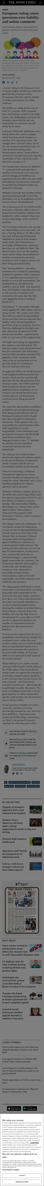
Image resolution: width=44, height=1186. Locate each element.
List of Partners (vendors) (10, 1170)
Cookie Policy (34, 1143)
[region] (22, 1150)
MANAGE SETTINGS (22, 1182)
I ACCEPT (22, 1175)
